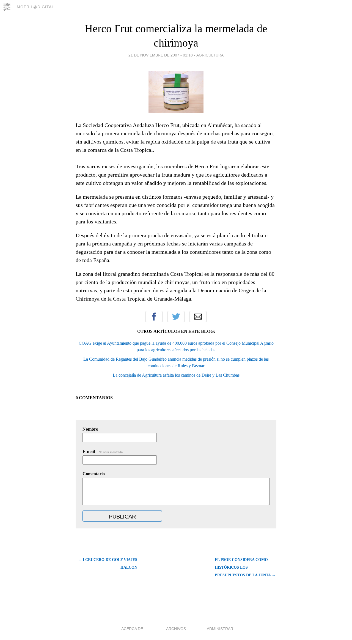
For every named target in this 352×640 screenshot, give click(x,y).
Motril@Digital (35, 7)
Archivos (176, 629)
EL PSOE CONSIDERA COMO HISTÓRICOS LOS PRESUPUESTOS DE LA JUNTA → (245, 567)
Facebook (154, 316)
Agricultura (210, 55)
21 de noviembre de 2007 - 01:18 (160, 55)
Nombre (90, 429)
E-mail (102, 451)
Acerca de (132, 629)
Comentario (93, 473)
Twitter (176, 316)
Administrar (220, 629)
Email (198, 316)
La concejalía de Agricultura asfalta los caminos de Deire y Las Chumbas (176, 375)
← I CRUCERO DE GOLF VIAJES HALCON (107, 563)
